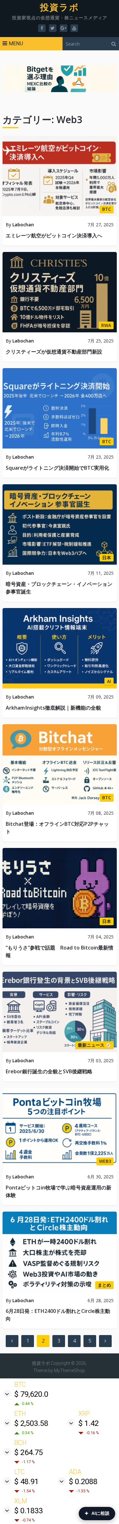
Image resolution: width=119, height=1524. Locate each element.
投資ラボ (59, 7)
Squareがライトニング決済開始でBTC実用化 (57, 467)
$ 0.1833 (28, 1510)
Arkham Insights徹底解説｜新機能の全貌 (53, 707)
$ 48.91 (26, 1481)
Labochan (23, 225)
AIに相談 (96, 1513)
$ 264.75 (28, 1452)
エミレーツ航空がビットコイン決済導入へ (54, 235)
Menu (16, 43)
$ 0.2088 (83, 1481)
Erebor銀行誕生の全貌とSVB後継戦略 (49, 1071)
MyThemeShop (69, 1370)
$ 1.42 (88, 1423)
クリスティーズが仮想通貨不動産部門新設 (54, 351)
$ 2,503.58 (31, 1423)
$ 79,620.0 (31, 1394)
